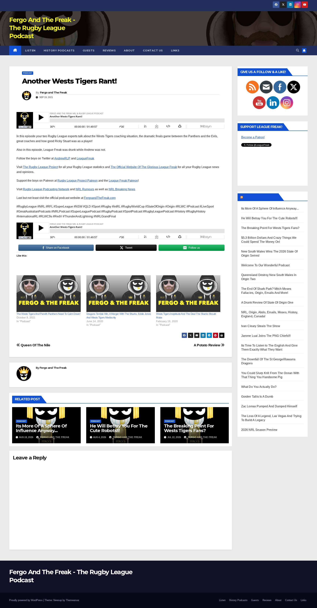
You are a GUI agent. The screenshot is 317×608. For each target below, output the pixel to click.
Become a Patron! (253, 137)
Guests (89, 50)
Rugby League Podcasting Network (46, 189)
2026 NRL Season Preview (259, 429)
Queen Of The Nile (35, 345)
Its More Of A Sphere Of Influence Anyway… (41, 428)
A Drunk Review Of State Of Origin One (267, 302)
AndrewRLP (62, 158)
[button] (297, 50)
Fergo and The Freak (53, 92)
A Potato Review (207, 345)
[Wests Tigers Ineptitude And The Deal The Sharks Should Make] (189, 293)
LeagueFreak (85, 158)
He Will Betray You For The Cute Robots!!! (118, 428)
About (129, 50)
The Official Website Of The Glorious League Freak (144, 167)
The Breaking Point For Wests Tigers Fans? (189, 428)
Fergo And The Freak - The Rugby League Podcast (42, 28)
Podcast (27, 73)
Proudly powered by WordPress (26, 600)
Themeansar (72, 600)
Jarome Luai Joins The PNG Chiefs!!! (266, 335)
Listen (30, 50)
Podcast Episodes (260, 197)
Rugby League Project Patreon (77, 180)
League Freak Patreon (123, 180)
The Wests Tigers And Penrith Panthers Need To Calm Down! (48, 313)
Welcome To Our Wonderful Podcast (265, 265)
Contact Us (153, 50)
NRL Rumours (85, 189)
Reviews (109, 50)
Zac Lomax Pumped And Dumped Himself (269, 406)
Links (175, 50)
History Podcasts (59, 50)
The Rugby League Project (40, 167)
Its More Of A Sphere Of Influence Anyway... (270, 208)
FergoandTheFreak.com (100, 197)
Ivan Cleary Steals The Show (260, 326)
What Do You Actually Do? (259, 386)
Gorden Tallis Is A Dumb (257, 396)
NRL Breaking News (122, 189)
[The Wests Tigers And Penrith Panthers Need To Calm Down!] (50, 293)
